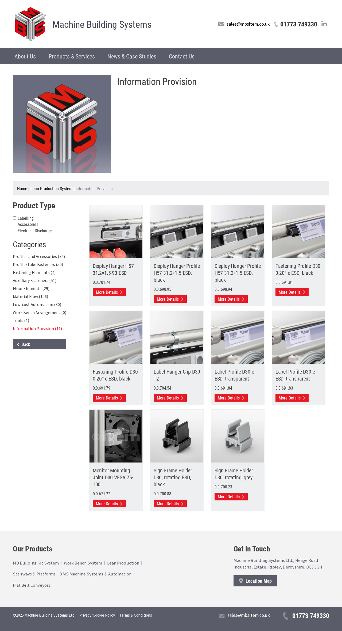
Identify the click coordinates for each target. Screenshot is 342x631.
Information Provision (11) (37, 329)
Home (22, 188)
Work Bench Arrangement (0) (39, 313)
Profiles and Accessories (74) (39, 257)
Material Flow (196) (30, 297)
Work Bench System (83, 563)
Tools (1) (21, 321)
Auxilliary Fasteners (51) (34, 281)
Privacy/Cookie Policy (97, 615)
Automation (119, 574)
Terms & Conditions (135, 615)
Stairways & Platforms (34, 574)
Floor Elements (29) (31, 289)
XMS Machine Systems (81, 574)
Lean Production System (51, 188)
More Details (107, 292)
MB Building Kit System (36, 563)
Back (25, 344)
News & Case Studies (131, 56)
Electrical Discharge (35, 230)
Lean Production (123, 563)
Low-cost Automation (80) (37, 305)
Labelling (26, 218)
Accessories (28, 224)
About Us (25, 56)
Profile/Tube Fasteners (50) (38, 265)
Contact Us (182, 56)
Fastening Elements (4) (34, 273)
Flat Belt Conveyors (31, 585)
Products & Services (72, 56)
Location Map (258, 581)
